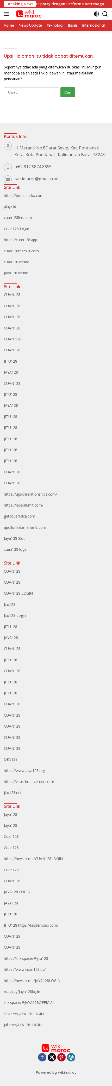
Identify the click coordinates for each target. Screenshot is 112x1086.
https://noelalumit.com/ (23, 505)
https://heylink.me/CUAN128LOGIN (33, 858)
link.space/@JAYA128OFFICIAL (29, 1002)
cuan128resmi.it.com (21, 250)
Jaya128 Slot (14, 538)
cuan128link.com (18, 217)
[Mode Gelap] (96, 14)
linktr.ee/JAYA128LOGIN (24, 1013)
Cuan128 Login (16, 228)
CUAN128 (12, 294)
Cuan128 (11, 836)
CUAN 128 (12, 338)
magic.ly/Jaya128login (22, 991)
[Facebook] (42, 1057)
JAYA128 (11, 372)
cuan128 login (15, 549)
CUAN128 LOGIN (18, 593)
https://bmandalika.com (23, 195)
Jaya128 (10, 814)
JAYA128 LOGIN (17, 891)
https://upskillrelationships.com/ (30, 494)
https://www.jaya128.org (24, 770)
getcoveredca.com (19, 516)
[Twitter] (52, 1057)
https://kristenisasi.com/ (38, 925)
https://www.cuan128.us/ (25, 969)
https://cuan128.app (20, 239)
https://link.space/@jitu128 (26, 958)
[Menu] (7, 13)
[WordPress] (71, 1057)
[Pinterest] (61, 1057)
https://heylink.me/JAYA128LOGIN (32, 980)
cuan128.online (16, 261)
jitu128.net (13, 792)
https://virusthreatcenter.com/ (29, 781)
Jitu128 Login (15, 615)
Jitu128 (9, 604)
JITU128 (10, 361)
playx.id (10, 206)
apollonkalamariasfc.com (25, 527)
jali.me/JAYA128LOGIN (23, 1024)
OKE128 (10, 759)
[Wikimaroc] (28, 13)
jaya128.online (16, 272)
